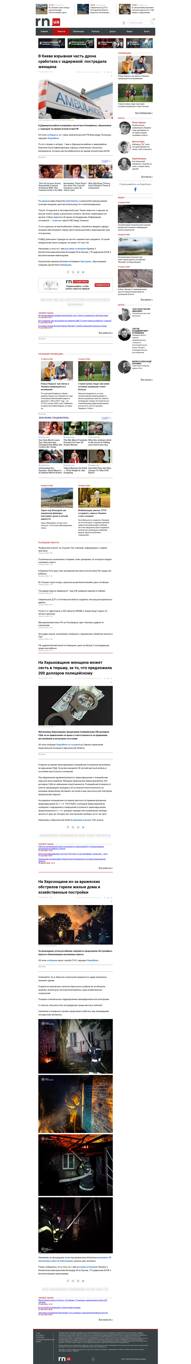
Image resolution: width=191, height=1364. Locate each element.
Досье (113, 31)
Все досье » (147, 379)
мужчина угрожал (82, 820)
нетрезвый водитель (68, 835)
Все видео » (147, 299)
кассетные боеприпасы (75, 300)
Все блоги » (147, 176)
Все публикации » (144, 113)
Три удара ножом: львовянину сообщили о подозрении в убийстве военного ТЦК (75, 635)
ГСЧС (106, 1289)
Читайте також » (46, 313)
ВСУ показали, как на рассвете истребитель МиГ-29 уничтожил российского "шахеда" (75, 321)
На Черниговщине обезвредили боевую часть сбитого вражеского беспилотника (73, 315)
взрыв (49, 300)
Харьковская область (49, 835)
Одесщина (85, 261)
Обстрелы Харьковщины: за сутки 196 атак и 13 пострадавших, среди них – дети (72, 854)
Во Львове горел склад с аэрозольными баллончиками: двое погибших (73, 582)
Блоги (146, 31)
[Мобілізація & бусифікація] (81, 47)
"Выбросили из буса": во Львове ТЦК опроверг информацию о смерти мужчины (72, 549)
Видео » (122, 198)
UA (151, 19)
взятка (82, 835)
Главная (44, 31)
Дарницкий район (75, 304)
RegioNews (53, 138)
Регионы (95, 31)
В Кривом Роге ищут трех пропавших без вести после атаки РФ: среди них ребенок (74, 572)
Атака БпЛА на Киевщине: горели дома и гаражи (59, 1308)
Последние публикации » (51, 354)
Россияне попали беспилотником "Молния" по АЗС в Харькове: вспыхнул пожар (72, 326)
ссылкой (75, 744)
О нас (38, 1333)
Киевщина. (66, 265)
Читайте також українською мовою (88, 72)
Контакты (40, 1335)
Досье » (122, 305)
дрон (62, 300)
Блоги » (121, 118)
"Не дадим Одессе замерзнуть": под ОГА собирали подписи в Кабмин (71, 591)
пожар (99, 1289)
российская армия (76, 1289)
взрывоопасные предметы (98, 300)
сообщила (52, 960)
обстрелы (91, 1289)
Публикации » (125, 53)
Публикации (78, 31)
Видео (130, 31)
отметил (56, 220)
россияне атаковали (75, 248)
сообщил (51, 135)
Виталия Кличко (70, 201)
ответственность (103, 835)
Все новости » (106, 333)
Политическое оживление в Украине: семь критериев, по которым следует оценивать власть (75, 560)
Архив (38, 1342)
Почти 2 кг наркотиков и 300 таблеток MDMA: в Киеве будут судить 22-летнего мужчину (73, 612)
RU (154, 19)
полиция (90, 835)
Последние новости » (49, 543)
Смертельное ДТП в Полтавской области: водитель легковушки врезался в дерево (75, 601)
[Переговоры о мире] (110, 47)
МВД (56, 300)
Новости (61, 31)
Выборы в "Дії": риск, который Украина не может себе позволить (142, 146)
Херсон (45, 1289)
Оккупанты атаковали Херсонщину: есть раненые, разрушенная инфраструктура (73, 1313)
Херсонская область (59, 1289)
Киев (43, 300)
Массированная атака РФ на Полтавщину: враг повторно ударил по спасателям (71, 624)
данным (45, 201)
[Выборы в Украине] (139, 47)
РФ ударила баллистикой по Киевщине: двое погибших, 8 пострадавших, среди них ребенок (74, 647)
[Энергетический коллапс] (51, 47)
